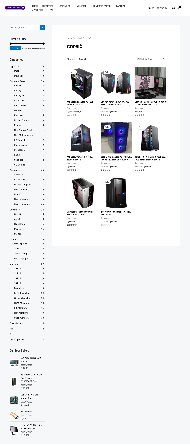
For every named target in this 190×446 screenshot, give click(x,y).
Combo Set (19, 100)
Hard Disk (19, 110)
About (151, 8)
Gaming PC (65, 6)
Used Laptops (21, 258)
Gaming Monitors (22, 298)
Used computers (22, 204)
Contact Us (162, 8)
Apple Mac (37, 10)
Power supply (20, 145)
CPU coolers (20, 105)
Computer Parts (101, 6)
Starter (17, 234)
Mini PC (17, 194)
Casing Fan (19, 95)
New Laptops (20, 244)
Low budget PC (21, 189)
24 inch (17, 283)
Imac (16, 71)
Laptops (120, 6)
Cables (17, 85)
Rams (17, 155)
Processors (19, 150)
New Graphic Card (23, 130)
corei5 (17, 219)
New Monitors (21, 313)
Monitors (81, 6)
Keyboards (19, 115)
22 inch (17, 273)
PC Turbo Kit (20, 140)
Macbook (18, 76)
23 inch (17, 278)
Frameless (19, 288)
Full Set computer (22, 184)
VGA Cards (19, 164)
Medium (18, 229)
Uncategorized (17, 339)
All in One (18, 174)
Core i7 (17, 214)
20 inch (17, 268)
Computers (47, 6)
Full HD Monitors (22, 293)
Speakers (18, 160)
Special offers (16, 323)
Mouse (17, 125)
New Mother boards (23, 135)
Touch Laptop (20, 253)
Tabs (16, 248)
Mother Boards (21, 120)
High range (19, 224)
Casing (17, 90)
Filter (15, 48)
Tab (51, 10)
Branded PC (20, 179)
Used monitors (21, 318)
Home (35, 6)
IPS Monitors (20, 308)
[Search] (42, 27)
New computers (22, 199)
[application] (54, 6)
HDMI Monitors (21, 303)
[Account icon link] (184, 8)
